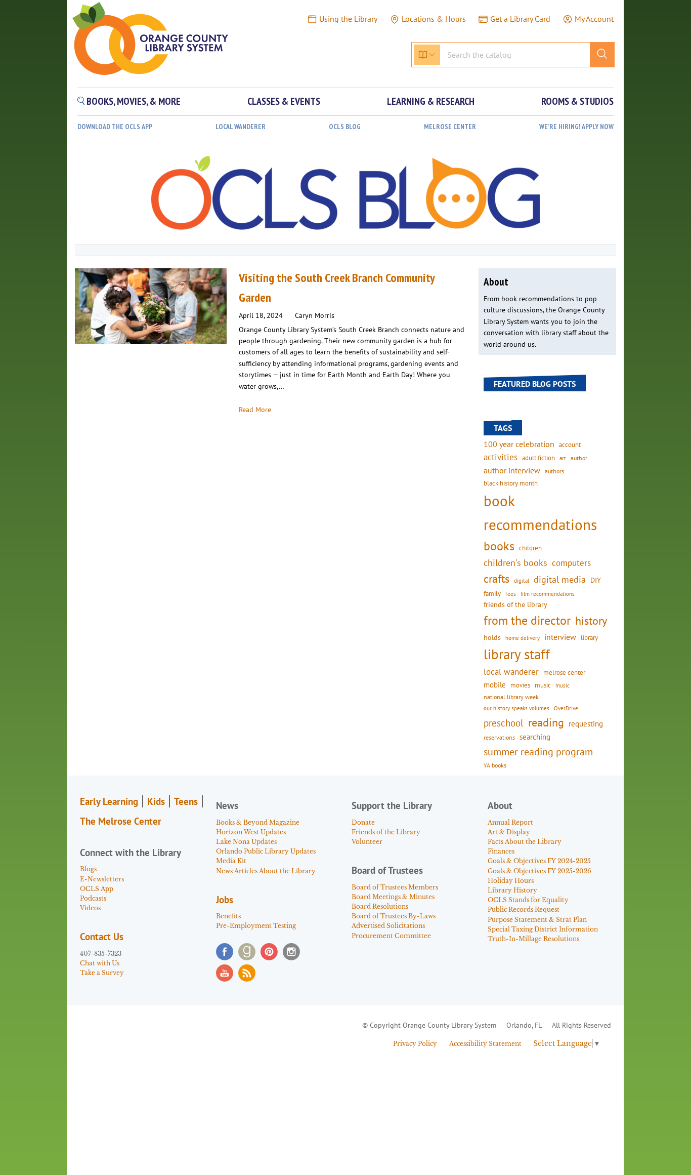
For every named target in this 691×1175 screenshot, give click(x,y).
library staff (517, 654)
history (591, 620)
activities (500, 457)
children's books (515, 563)
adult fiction (538, 458)
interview (560, 636)
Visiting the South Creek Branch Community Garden (337, 287)
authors (554, 471)
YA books (495, 765)
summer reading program (538, 751)
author (579, 458)
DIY (595, 580)
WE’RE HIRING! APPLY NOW (576, 127)
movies (520, 685)
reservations (499, 737)
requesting (586, 723)
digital (521, 580)
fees (510, 593)
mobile (495, 685)
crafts (496, 579)
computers (571, 563)
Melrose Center (450, 127)
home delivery (522, 637)
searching (535, 737)
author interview (512, 470)
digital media (560, 579)
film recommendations (548, 593)
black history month (511, 483)
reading (546, 722)
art (562, 458)
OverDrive (566, 708)
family (492, 593)
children (530, 548)
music (543, 685)
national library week (511, 697)
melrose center (564, 672)
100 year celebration (519, 444)
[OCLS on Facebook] (224, 951)
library (589, 637)
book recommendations (540, 512)
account (570, 444)
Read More (255, 409)
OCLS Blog (345, 127)
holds (492, 637)
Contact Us (101, 936)
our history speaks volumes (516, 708)
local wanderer (511, 671)
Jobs (224, 900)
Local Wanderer (240, 127)
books (499, 546)
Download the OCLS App (114, 127)
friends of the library (515, 604)
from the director (527, 620)
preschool (504, 723)
